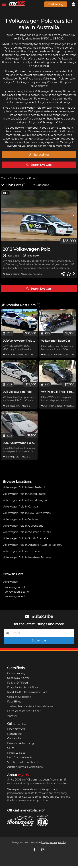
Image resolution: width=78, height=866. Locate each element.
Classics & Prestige (19, 696)
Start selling (55, 4)
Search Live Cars (41, 164)
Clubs (10, 748)
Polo (32, 178)
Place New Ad (16, 729)
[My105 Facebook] (35, 849)
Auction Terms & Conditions (25, 767)
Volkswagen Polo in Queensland (23, 525)
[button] (39, 215)
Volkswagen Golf (15, 587)
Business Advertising (20, 743)
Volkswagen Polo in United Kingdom (26, 500)
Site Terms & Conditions (22, 762)
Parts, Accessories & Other (24, 711)
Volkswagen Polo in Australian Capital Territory (32, 544)
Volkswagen (17, 178)
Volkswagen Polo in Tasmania (21, 551)
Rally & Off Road (17, 682)
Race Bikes (14, 701)
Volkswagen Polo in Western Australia (27, 532)
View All (12, 715)
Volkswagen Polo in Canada (20, 506)
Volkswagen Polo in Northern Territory (27, 557)
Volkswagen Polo (15, 596)
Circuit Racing (16, 673)
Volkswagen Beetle (17, 591)
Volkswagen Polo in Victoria (20, 519)
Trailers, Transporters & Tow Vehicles (30, 706)
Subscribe (42, 185)
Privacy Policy (58, 842)
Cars (4, 178)
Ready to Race (16, 752)
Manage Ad (14, 733)
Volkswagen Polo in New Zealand (24, 487)
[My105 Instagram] (43, 849)
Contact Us (14, 738)
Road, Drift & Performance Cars (27, 692)
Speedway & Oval (18, 678)
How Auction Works (20, 757)
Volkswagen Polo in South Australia (25, 538)
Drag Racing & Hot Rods (22, 687)
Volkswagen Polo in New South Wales (27, 513)
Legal (45, 842)
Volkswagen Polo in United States (24, 493)
